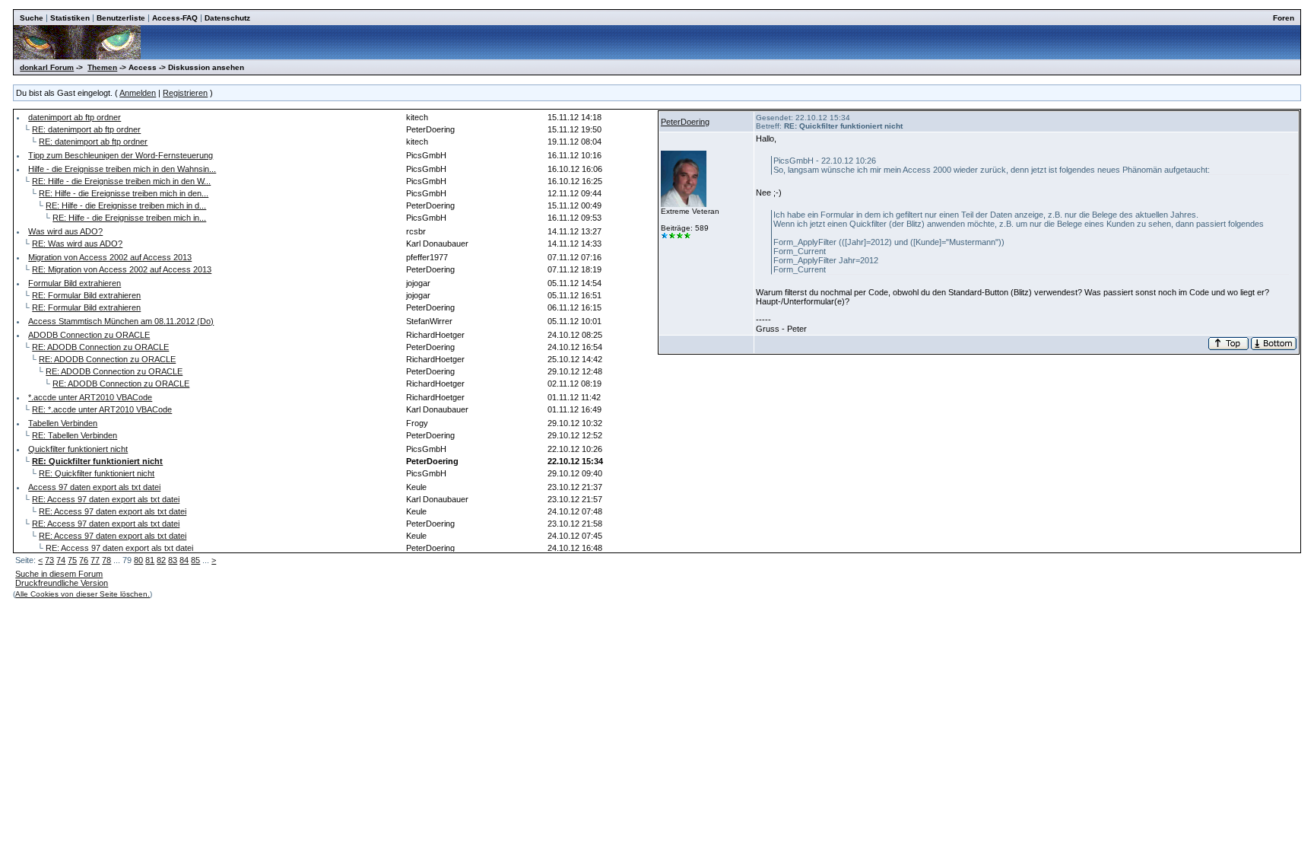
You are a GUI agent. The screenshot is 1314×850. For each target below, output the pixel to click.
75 (72, 560)
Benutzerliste (121, 18)
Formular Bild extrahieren (74, 283)
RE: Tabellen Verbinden (74, 435)
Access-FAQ (175, 18)
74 (60, 560)
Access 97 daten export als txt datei (94, 487)
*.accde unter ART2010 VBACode (90, 397)
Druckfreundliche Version (61, 582)
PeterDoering (685, 121)
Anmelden (137, 92)
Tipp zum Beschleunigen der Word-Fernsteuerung (120, 155)
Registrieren (185, 92)
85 (195, 560)
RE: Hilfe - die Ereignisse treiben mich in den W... (121, 181)
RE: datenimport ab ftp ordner (86, 129)
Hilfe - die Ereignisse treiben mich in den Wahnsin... (122, 169)
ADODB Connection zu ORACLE (89, 334)
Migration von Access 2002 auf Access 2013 (110, 257)
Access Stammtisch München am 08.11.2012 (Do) (121, 321)
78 (106, 560)
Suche (31, 18)
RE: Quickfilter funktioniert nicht (96, 473)
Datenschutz (227, 18)
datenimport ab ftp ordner (74, 117)
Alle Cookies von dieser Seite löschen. (82, 594)
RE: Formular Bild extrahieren (86, 295)
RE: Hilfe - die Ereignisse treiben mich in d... (126, 205)
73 (49, 560)
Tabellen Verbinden (62, 423)
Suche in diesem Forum (59, 573)
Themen (102, 67)
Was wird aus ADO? (65, 231)
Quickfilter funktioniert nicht (78, 449)
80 (138, 560)
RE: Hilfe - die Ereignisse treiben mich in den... (123, 193)
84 (184, 560)
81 (149, 560)
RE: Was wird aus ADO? (77, 243)
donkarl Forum (47, 67)
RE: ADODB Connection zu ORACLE (100, 347)
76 (83, 560)
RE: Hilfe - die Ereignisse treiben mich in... (129, 217)
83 (172, 560)
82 (161, 560)
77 (95, 560)
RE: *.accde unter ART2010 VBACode (102, 409)
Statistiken (70, 18)
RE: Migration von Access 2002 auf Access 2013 (121, 269)
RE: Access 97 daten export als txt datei (105, 499)
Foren (1283, 18)
